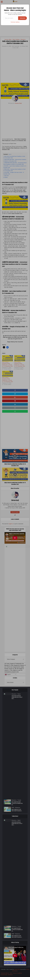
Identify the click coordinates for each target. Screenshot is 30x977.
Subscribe (22, 18)
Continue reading (15, 22)
